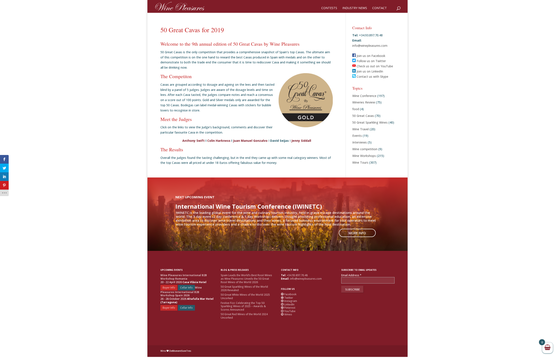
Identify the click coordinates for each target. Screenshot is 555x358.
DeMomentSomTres (180, 350)
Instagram (289, 301)
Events (357, 136)
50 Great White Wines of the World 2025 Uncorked (245, 296)
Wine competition (364, 149)
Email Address (351, 275)
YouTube (288, 311)
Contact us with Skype (372, 76)
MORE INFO (357, 233)
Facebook (288, 294)
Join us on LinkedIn (369, 71)
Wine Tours (360, 162)
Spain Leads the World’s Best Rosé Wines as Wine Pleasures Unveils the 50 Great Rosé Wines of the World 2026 (246, 278)
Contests (329, 8)
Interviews (359, 142)
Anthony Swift (193, 141)
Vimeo (286, 314)
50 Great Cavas (363, 116)
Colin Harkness (218, 141)
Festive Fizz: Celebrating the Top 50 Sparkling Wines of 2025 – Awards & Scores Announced (243, 306)
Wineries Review (363, 102)
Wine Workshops (364, 156)
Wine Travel (360, 129)
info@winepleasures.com (369, 46)
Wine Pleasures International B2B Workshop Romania (183, 277)
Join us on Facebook (370, 56)
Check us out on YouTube (374, 66)
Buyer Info (169, 287)
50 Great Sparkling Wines (370, 122)
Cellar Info (186, 287)
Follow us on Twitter (371, 61)
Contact (379, 8)
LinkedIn (287, 304)
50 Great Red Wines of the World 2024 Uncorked (244, 315)
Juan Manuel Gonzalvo (250, 141)
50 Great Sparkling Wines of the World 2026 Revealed (244, 288)
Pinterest (288, 308)
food (355, 109)
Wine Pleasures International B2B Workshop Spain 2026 (181, 291)
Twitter (287, 298)
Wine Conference (364, 96)
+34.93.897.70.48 (297, 275)
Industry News (354, 8)
